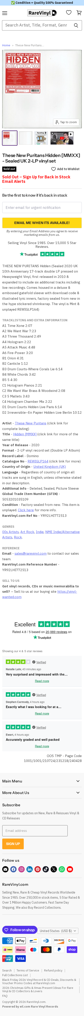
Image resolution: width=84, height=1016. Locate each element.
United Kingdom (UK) (49, 466)
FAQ (5, 996)
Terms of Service (28, 970)
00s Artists (10, 532)
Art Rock (27, 532)
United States (56, 931)
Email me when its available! (42, 223)
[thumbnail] (41, 138)
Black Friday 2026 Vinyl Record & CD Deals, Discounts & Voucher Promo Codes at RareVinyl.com (39, 981)
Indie (40, 532)
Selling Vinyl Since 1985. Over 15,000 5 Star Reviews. (42, 245)
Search (7, 970)
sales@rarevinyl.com (31, 553)
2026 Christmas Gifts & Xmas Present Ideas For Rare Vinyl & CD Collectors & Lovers (37, 989)
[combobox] (36, 25)
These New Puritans (30, 423)
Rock (18, 537)
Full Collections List (15, 975)
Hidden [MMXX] (25, 434)
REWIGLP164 (38, 461)
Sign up (13, 844)
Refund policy (53, 970)
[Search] (76, 25)
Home (6, 45)
